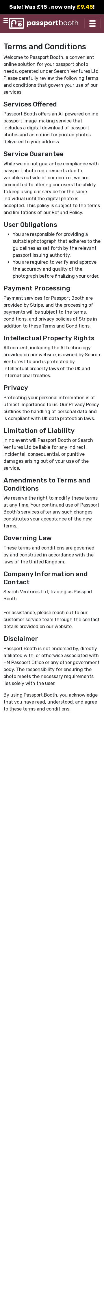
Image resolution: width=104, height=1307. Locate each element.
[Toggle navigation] (92, 23)
